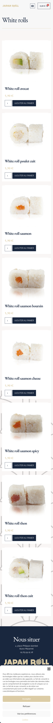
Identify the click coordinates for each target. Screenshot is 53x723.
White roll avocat (17, 88)
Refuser (26, 706)
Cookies (25, 720)
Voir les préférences (26, 714)
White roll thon (16, 523)
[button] (49, 669)
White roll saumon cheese (22, 378)
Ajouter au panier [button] (24, 103)
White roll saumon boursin (24, 305)
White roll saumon (18, 233)
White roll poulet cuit (20, 161)
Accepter (26, 699)
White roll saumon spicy (22, 450)
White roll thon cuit (19, 595)
